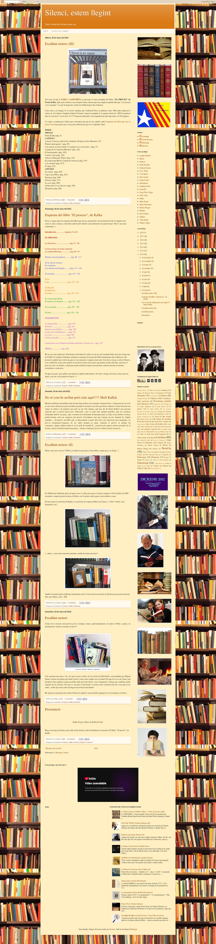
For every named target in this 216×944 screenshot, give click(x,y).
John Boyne (144, 183)
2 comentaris (72, 382)
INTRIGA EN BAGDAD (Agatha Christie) (137, 857)
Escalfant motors (56, 617)
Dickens (142, 161)
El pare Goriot (160, 406)
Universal (89, 742)
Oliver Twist (147, 452)
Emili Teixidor (145, 164)
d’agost (145, 272)
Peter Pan (148, 454)
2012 (142, 254)
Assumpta (145, 136)
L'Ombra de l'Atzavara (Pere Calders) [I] (135, 869)
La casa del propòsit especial (154, 427)
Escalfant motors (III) (59, 43)
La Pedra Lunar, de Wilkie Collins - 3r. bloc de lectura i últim (143, 811)
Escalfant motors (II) (59, 444)
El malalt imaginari (144, 406)
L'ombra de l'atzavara (159, 426)
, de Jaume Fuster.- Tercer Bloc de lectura (142, 915)
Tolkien (142, 217)
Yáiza (56, 699)
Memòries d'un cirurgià (154, 442)
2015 (142, 243)
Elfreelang (57, 434)
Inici (96, 748)
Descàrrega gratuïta (162, 400)
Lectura (161, 437)
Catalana (163, 395)
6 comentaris (72, 434)
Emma (160, 411)
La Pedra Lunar (163, 432)
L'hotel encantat (145, 426)
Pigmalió (166, 454)
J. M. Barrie (144, 174)
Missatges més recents (53, 748)
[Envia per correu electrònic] (80, 200)
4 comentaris (72, 603)
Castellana (153, 396)
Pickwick (157, 455)
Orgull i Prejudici (159, 452)
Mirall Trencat (153, 445)
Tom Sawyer (164, 460)
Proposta (83, 742)
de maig (145, 283)
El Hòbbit (166, 404)
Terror (147, 460)
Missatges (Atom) (62, 752)
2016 (142, 240)
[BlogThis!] (82, 200)
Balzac (142, 158)
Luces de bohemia (158, 440)
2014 (142, 247)
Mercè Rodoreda (145, 204)
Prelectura (77, 203)
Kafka (71, 203)
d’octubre (145, 264)
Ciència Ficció (142, 398)
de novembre (147, 261)
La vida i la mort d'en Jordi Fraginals (151, 434)
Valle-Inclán (144, 220)
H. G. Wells (144, 171)
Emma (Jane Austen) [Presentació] (133, 881)
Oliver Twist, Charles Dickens (132, 904)
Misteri (165, 445)
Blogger (134, 929)
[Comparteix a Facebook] (86, 200)
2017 (142, 236)
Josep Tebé (140, 424)
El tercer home (153, 409)
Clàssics (153, 398)
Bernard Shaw (149, 393)
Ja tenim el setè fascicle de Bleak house (135, 846)
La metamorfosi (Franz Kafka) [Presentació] (137, 892)
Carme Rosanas (147, 139)
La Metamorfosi (149, 432)
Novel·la (76, 742)
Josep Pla (143, 189)
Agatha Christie (145, 155)
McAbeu (57, 200)
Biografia (160, 393)
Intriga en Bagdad (142, 417)
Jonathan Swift (145, 186)
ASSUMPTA (75, 99)
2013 (142, 250)
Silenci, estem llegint (78, 12)
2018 (142, 232)
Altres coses (153, 390)
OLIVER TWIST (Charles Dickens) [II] (135, 823)
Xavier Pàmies (154, 468)
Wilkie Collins (145, 223)
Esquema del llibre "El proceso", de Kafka (73, 215)
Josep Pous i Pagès (146, 192)
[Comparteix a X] (84, 200)
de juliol (145, 275)
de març (145, 290)
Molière (142, 210)
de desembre (146, 257)
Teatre (139, 460)
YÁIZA (64, 99)
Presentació (52, 709)
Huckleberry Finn (162, 414)
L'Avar (169, 424)
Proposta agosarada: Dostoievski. (133, 834)
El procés (65, 203)
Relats (166, 457)
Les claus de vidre (143, 440)
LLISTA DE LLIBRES (60, 31)
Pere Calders (144, 213)
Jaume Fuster (144, 180)
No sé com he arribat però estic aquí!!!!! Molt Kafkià (81, 397)
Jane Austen (144, 177)
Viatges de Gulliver (160, 466)
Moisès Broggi (145, 207)
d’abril (144, 286)
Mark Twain (144, 201)
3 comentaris (71, 200)
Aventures (164, 390)
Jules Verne (144, 195)
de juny (145, 279)
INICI (45, 31)
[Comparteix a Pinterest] (88, 200)
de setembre (146, 268)
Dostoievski (157, 404)
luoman (112, 929)
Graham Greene (145, 168)
